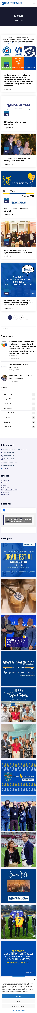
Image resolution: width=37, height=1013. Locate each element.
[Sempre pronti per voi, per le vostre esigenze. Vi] (18, 741)
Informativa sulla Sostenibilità (9, 490)
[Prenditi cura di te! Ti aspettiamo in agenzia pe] (18, 958)
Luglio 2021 (19, 417)
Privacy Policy (21, 1010)
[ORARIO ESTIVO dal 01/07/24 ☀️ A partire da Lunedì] (18, 560)
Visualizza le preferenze (18, 1006)
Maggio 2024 (19, 399)
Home (16, 20)
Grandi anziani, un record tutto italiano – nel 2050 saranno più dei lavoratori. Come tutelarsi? (18, 302)
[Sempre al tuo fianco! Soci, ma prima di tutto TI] (18, 777)
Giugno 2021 (19, 422)
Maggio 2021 (19, 427)
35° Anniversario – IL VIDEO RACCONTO (15, 123)
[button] (34, 979)
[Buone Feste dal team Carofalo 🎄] (18, 704)
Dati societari (5, 487)
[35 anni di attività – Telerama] (18, 596)
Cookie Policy (14, 1010)
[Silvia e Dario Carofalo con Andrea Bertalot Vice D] (18, 813)
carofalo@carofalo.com (10, 462)
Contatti (3, 485)
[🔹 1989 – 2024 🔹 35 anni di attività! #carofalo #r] (18, 632)
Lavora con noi (5, 483)
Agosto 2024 (19, 394)
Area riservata (5, 480)
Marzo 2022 (19, 408)
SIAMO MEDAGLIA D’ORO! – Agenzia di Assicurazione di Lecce (18, 251)
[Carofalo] (11, 4)
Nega (18, 1001)
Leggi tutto (8, 89)
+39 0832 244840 (9, 456)
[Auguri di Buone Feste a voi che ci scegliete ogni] (18, 886)
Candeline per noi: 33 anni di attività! (16, 210)
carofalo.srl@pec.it (8, 465)
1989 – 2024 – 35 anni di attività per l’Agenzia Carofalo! (17, 160)
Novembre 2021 (19, 413)
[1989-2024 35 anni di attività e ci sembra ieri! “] (18, 668)
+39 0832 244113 (9, 453)
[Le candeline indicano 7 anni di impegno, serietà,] (18, 922)
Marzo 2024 (19, 403)
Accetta (18, 996)
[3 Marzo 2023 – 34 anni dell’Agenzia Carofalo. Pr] (18, 849)
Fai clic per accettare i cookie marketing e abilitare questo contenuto (18, 520)
